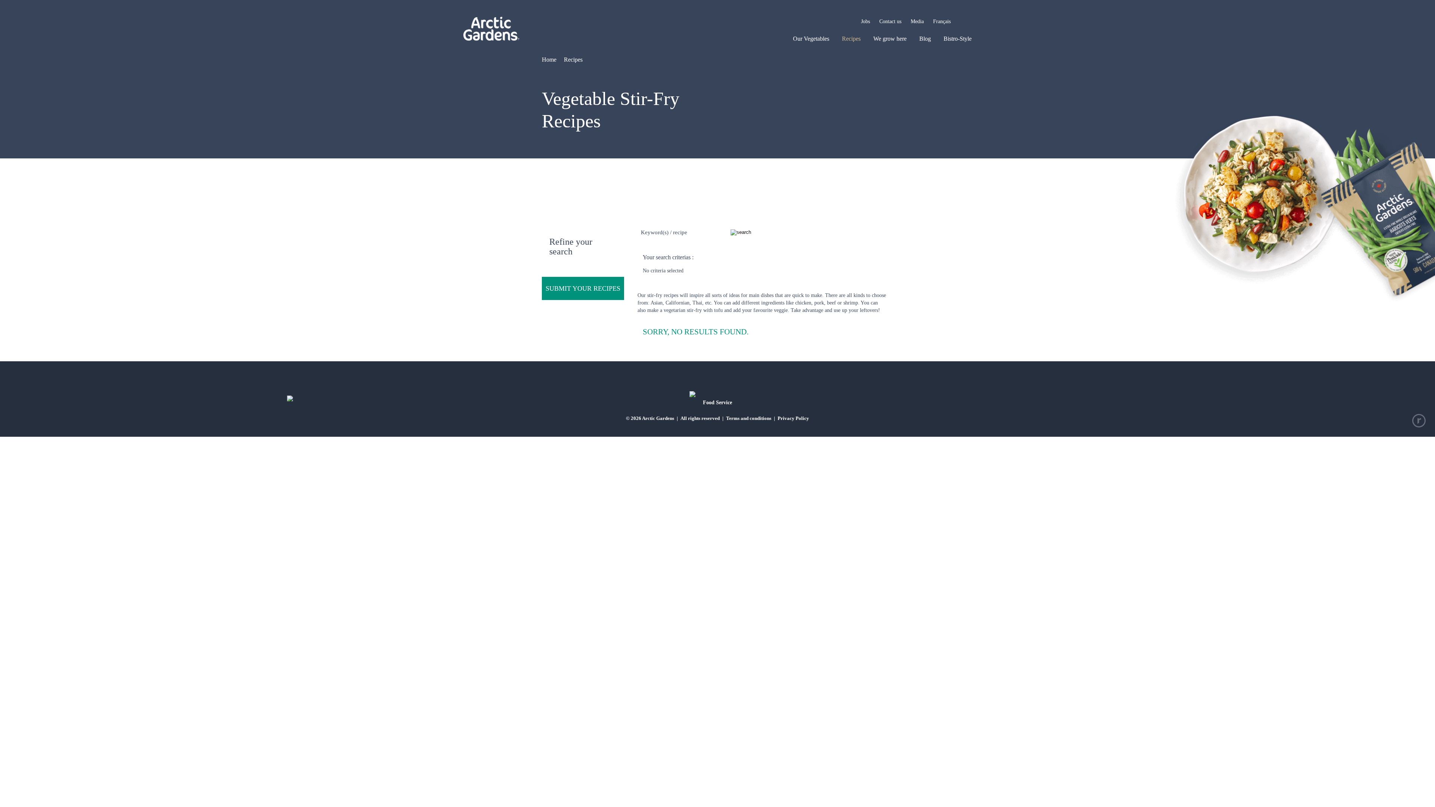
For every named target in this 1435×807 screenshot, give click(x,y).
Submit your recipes (583, 288)
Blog (925, 38)
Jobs (865, 21)
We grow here (890, 38)
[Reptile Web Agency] (1419, 420)
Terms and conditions (748, 418)
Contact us (890, 21)
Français (942, 21)
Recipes (851, 38)
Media (917, 21)
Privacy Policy (793, 418)
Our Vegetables (811, 38)
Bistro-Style (958, 38)
